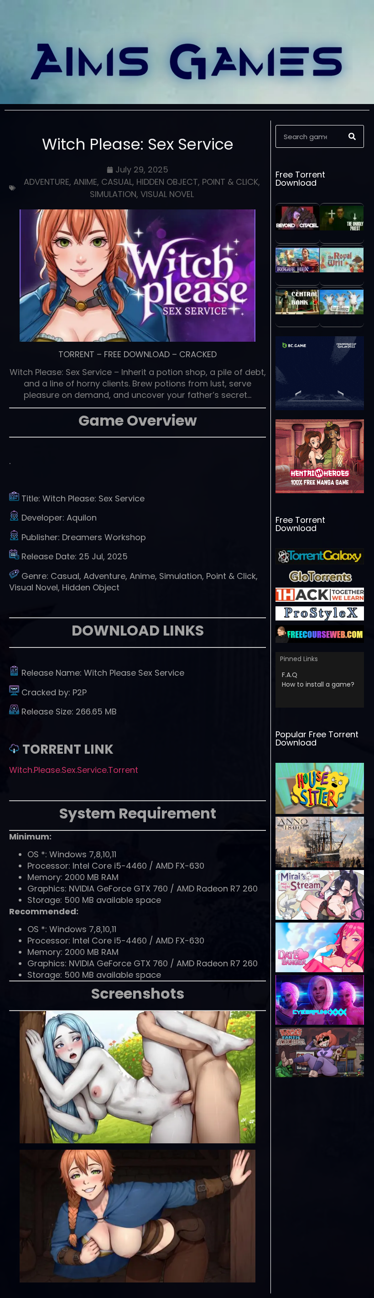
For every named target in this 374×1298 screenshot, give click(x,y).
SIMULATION (113, 194)
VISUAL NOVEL (167, 194)
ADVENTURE (46, 182)
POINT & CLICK (230, 182)
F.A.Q (289, 674)
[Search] (352, 136)
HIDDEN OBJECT (167, 182)
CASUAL (116, 182)
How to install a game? (318, 684)
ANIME (85, 182)
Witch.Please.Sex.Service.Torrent (73, 770)
